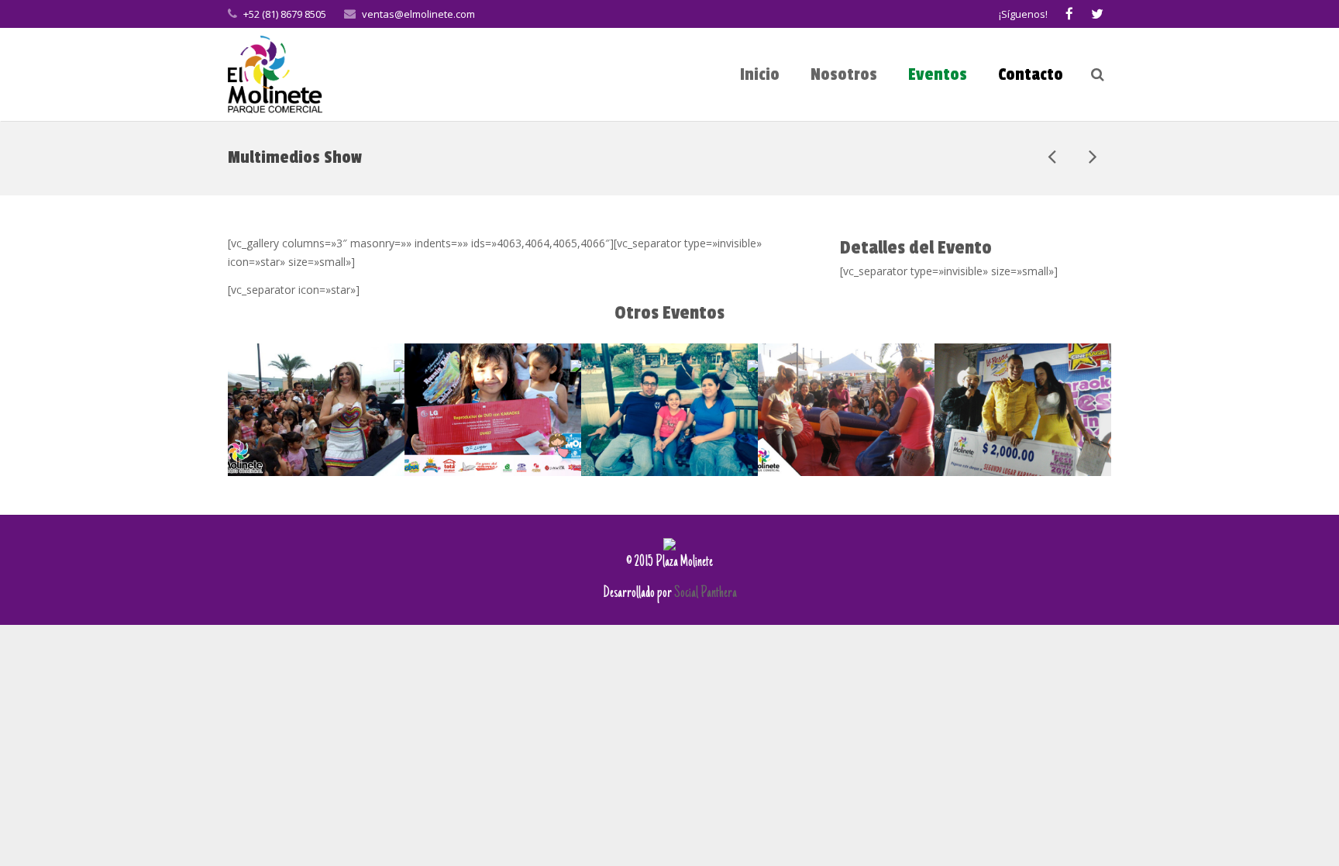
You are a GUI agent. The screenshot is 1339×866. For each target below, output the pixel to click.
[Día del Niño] (1091, 157)
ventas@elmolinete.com (418, 14)
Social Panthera (705, 593)
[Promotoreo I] (1053, 157)
